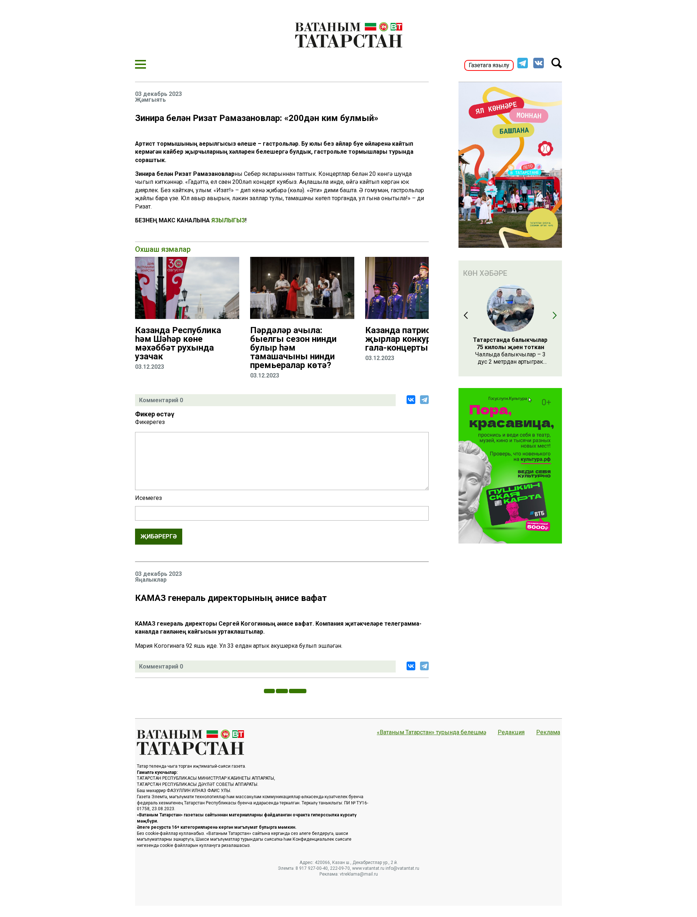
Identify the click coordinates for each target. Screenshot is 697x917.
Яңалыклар (151, 580)
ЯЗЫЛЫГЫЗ (228, 220)
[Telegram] (424, 399)
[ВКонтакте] (411, 399)
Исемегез (148, 498)
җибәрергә (158, 536)
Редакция (511, 732)
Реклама (548, 732)
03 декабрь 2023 (158, 94)
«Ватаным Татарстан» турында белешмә (431, 732)
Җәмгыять (150, 100)
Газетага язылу (489, 65)
